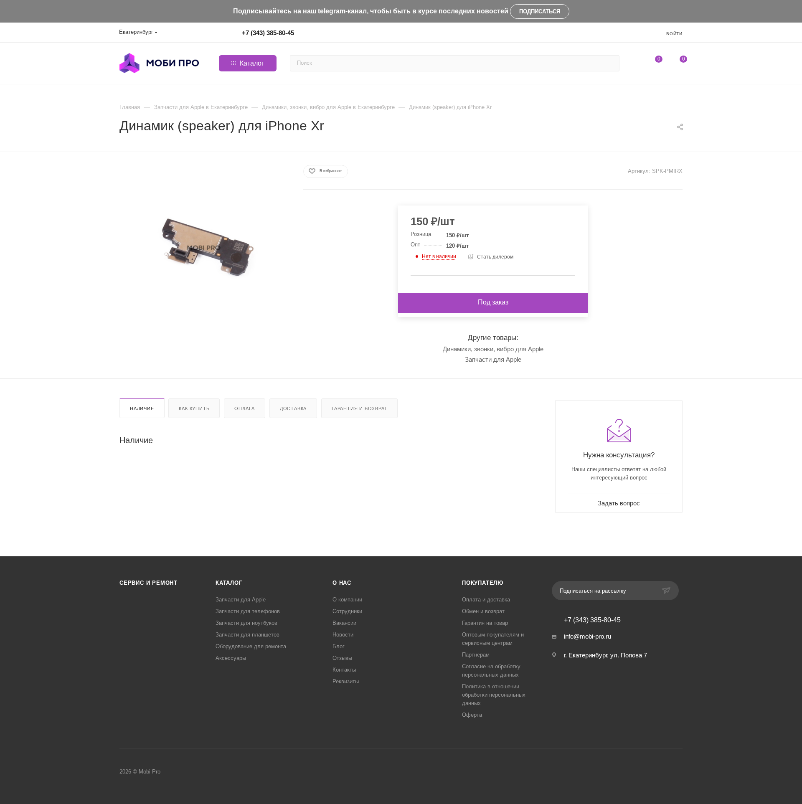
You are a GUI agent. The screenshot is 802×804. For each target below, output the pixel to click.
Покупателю (482, 583)
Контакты (344, 670)
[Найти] (611, 63)
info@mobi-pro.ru (587, 636)
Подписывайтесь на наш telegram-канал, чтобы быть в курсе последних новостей (370, 11)
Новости (342, 635)
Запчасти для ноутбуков (246, 623)
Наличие (142, 408)
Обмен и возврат (483, 611)
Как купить (194, 408)
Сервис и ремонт (148, 583)
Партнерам (476, 655)
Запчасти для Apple (493, 359)
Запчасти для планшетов (247, 635)
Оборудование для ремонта (251, 646)
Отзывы (342, 658)
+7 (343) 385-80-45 (268, 32)
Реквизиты (345, 681)
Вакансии (344, 623)
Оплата (244, 408)
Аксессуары (231, 658)
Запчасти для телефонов (248, 611)
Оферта (472, 715)
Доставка (293, 408)
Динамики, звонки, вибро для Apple (493, 349)
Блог (338, 646)
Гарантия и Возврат (359, 408)
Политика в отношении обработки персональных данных (493, 694)
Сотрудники (347, 611)
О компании (347, 599)
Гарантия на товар (485, 623)
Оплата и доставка (486, 599)
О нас (341, 583)
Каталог (229, 583)
